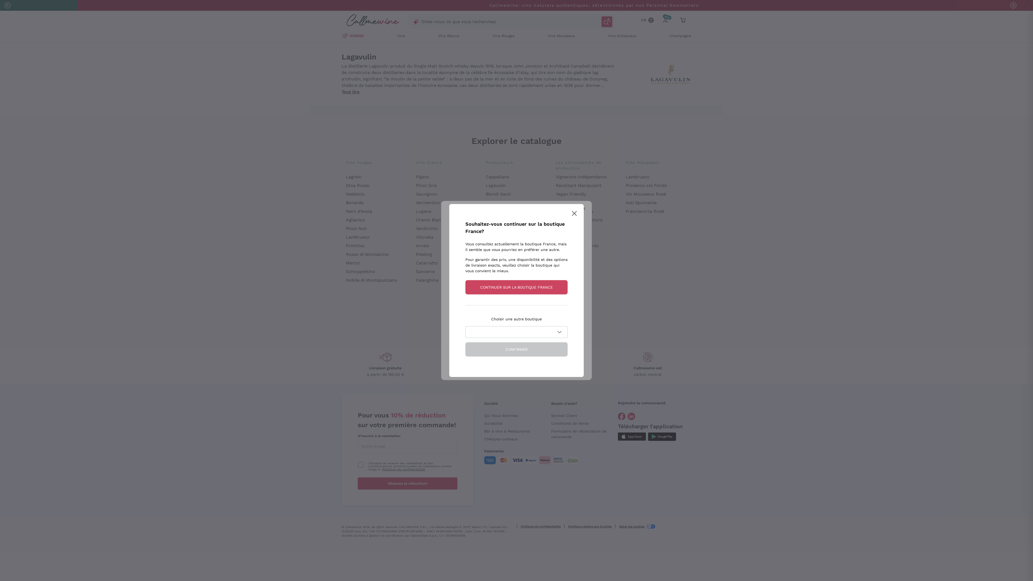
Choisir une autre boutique (516, 319)
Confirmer (516, 349)
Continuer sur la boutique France (516, 287)
